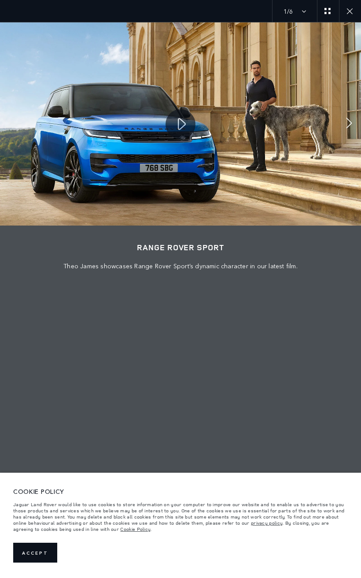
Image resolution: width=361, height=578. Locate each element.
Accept (35, 553)
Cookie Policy (135, 529)
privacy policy (267, 523)
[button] (349, 124)
